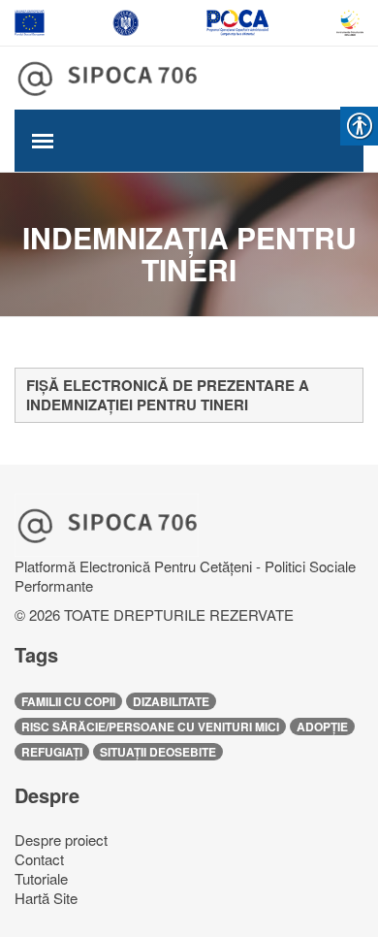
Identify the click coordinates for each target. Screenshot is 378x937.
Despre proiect (61, 839)
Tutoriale (41, 878)
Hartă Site (46, 898)
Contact (39, 859)
